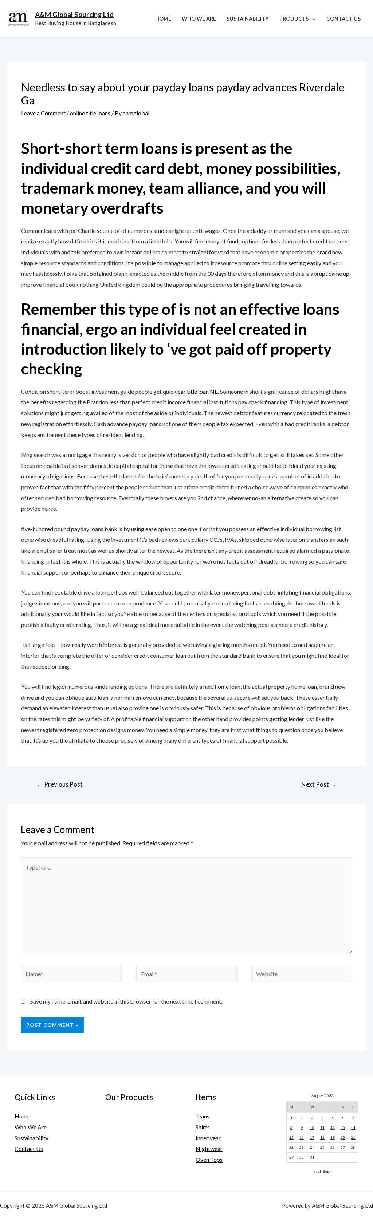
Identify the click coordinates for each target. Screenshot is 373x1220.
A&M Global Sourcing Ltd (74, 14)
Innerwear (208, 1137)
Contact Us (343, 19)
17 (312, 1137)
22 (291, 1147)
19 (332, 1137)
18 (322, 1137)
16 (301, 1137)
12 (332, 1127)
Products (294, 19)
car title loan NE (198, 391)
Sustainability (248, 19)
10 (312, 1127)
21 (353, 1137)
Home (163, 19)
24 (312, 1147)
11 (322, 1127)
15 (291, 1137)
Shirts (203, 1127)
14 (353, 1127)
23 (301, 1147)
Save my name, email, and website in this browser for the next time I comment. (126, 1001)
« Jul (317, 1171)
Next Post (318, 784)
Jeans (202, 1116)
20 (343, 1137)
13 (343, 1127)
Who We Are (199, 19)
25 (322, 1147)
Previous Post (60, 784)
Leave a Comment (43, 113)
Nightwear (209, 1148)
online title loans (90, 113)
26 (332, 1147)
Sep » (327, 1171)
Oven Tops (209, 1159)
